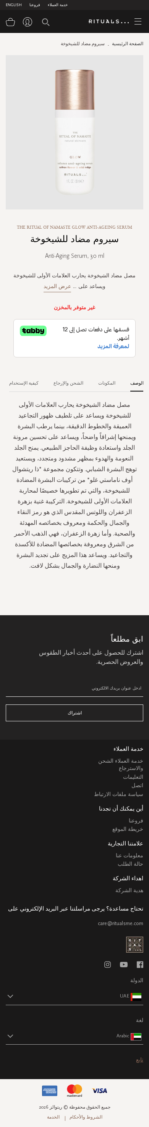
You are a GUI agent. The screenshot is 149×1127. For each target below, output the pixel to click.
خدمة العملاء (58, 5)
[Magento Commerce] (111, 21)
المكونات (106, 383)
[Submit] (46, 22)
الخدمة (53, 1117)
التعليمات (133, 777)
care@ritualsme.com (120, 923)
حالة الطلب (130, 864)
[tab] (133, 380)
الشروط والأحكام (86, 1117)
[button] (67, 996)
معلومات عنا (129, 855)
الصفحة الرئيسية (127, 43)
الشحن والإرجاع (68, 383)
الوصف (137, 383)
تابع (139, 1060)
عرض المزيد (57, 286)
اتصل (137, 785)
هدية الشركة (129, 890)
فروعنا (34, 5)
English (14, 5)
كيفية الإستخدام (24, 383)
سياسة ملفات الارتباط (118, 794)
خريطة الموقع (127, 829)
